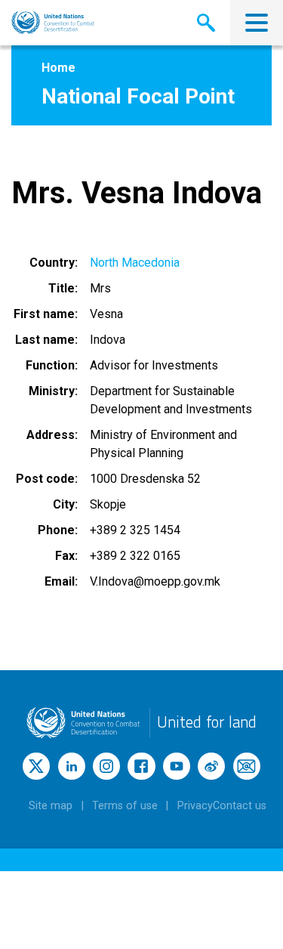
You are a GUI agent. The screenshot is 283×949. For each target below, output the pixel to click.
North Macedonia (135, 262)
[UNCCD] (53, 22)
